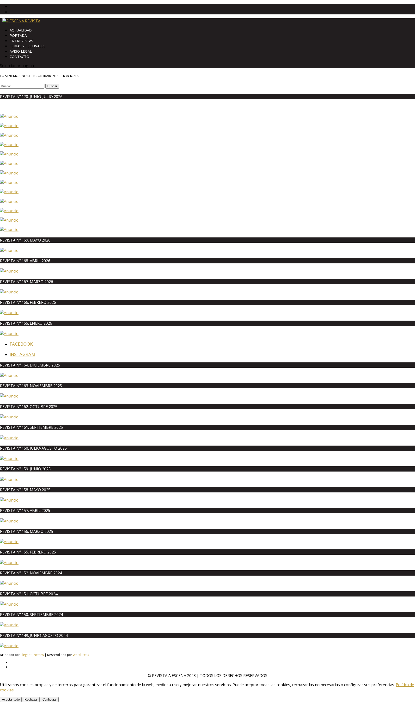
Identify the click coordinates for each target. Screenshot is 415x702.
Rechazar (31, 699)
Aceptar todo (11, 699)
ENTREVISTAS (21, 40)
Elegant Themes (32, 654)
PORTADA (18, 35)
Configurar (50, 699)
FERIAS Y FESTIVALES (27, 45)
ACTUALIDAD (21, 30)
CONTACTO (19, 56)
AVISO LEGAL (21, 51)
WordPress (81, 654)
